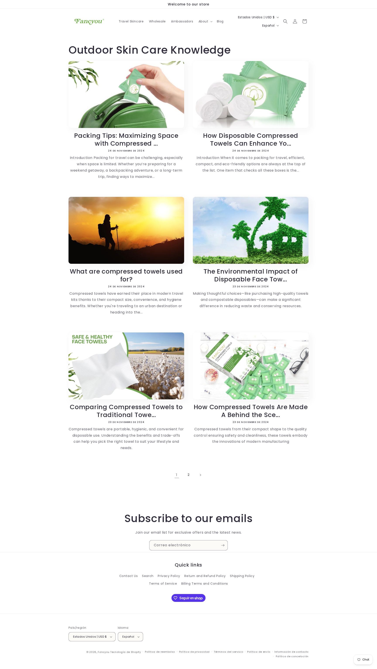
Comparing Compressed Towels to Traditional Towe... (126, 411)
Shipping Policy (242, 576)
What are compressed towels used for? (126, 275)
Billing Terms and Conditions (204, 583)
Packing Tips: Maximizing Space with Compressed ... (126, 139)
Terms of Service (163, 583)
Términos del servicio (228, 652)
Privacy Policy (169, 576)
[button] (205, 21)
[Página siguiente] (200, 475)
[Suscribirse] (223, 545)
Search (148, 576)
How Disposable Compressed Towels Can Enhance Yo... (250, 139)
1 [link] (176, 474)
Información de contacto (291, 652)
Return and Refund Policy (205, 576)
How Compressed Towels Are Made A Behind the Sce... (251, 411)
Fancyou (103, 652)
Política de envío (258, 652)
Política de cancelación (292, 656)
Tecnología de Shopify (125, 652)
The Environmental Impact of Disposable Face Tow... (251, 275)
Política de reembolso (160, 652)
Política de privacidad (194, 652)
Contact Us (128, 576)
